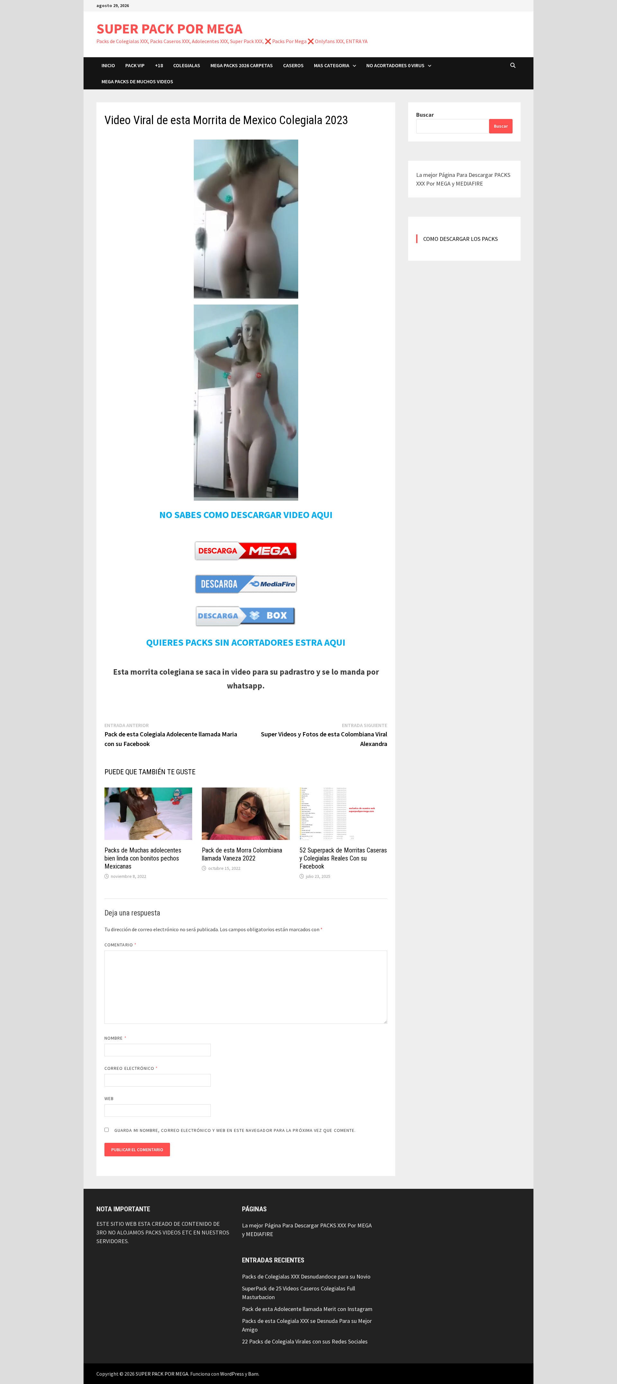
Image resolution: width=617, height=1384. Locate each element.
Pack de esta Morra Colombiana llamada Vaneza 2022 (242, 854)
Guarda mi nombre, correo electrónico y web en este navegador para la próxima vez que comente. (235, 1130)
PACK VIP (135, 65)
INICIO (108, 65)
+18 (159, 65)
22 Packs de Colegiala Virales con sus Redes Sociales (305, 1341)
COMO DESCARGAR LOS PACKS (460, 238)
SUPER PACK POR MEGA (169, 28)
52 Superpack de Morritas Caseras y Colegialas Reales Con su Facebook (343, 858)
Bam (253, 1373)
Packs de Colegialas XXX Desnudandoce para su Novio (306, 1276)
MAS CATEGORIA (331, 65)
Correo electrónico (131, 1068)
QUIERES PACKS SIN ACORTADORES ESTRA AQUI (245, 642)
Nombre (115, 1038)
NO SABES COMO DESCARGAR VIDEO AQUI (246, 514)
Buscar (425, 114)
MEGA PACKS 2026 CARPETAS (241, 65)
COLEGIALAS (186, 65)
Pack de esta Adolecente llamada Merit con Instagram (307, 1309)
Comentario (120, 945)
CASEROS (293, 65)
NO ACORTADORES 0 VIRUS (395, 65)
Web (109, 1098)
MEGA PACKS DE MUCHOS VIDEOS (137, 81)
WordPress (232, 1373)
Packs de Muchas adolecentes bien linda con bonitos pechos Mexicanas (142, 858)
